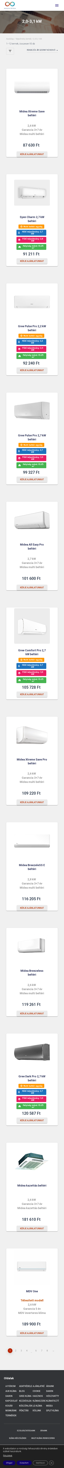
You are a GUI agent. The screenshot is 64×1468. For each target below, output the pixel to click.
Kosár (9, 1406)
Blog (22, 1391)
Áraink (50, 1386)
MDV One (32, 1291)
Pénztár (24, 1410)
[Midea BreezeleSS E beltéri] (32, 840)
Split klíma (52, 1410)
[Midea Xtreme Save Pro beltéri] (32, 735)
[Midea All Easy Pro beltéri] (32, 520)
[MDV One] (32, 1267)
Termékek (10, 1415)
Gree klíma (25, 1396)
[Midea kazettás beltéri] (32, 1161)
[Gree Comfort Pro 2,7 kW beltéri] (32, 626)
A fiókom (10, 1386)
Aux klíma (10, 1391)
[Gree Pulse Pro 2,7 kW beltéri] (32, 411)
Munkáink (11, 1410)
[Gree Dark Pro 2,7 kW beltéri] (32, 1052)
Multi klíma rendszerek (43, 1438)
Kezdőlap (10, 39)
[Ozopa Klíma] (11, 5)
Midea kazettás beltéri (31, 1185)
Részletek (7, 1455)
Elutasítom (24, 1463)
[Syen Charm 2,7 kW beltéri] (32, 193)
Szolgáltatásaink (26, 1431)
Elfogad (9, 1463)
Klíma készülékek (17, 1438)
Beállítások (40, 1463)
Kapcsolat (11, 1401)
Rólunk (37, 1410)
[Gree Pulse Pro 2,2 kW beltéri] (32, 302)
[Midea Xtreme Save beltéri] (32, 87)
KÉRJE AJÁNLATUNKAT (32, 154)
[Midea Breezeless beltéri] (32, 946)
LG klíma (37, 1406)
